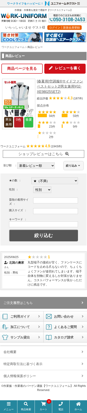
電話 (60, 409)
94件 (52, 116)
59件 (76, 116)
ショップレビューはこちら (40, 154)
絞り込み (71, 165)
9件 (75, 126)
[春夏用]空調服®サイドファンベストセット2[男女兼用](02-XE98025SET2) (60, 86)
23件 (52, 126)
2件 (51, 137)
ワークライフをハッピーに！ (25, 3)
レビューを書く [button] (68, 68)
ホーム (78, 409)
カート (45, 406)
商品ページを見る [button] (22, 68)
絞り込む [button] (43, 235)
